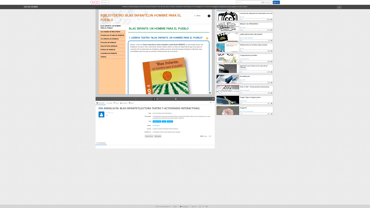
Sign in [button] (275, 2)
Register (269, 2)
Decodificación (245, 76)
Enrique (243, 27)
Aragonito (243, 108)
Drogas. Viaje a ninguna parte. (250, 97)
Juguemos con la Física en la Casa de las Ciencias (253, 66)
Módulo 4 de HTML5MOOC (249, 24)
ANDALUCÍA (157, 121)
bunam (243, 80)
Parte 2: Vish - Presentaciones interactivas (254, 87)
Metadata (158, 136)
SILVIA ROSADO (245, 90)
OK (339, 7)
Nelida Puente (245, 59)
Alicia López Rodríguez (247, 38)
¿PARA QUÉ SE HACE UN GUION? (251, 34)
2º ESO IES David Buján (247, 111)
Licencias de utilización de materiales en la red (256, 13)
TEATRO (170, 121)
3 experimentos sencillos (248, 55)
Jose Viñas (244, 69)
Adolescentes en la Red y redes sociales (253, 45)
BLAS (164, 121)
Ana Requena (156, 125)
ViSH (242, 17)
